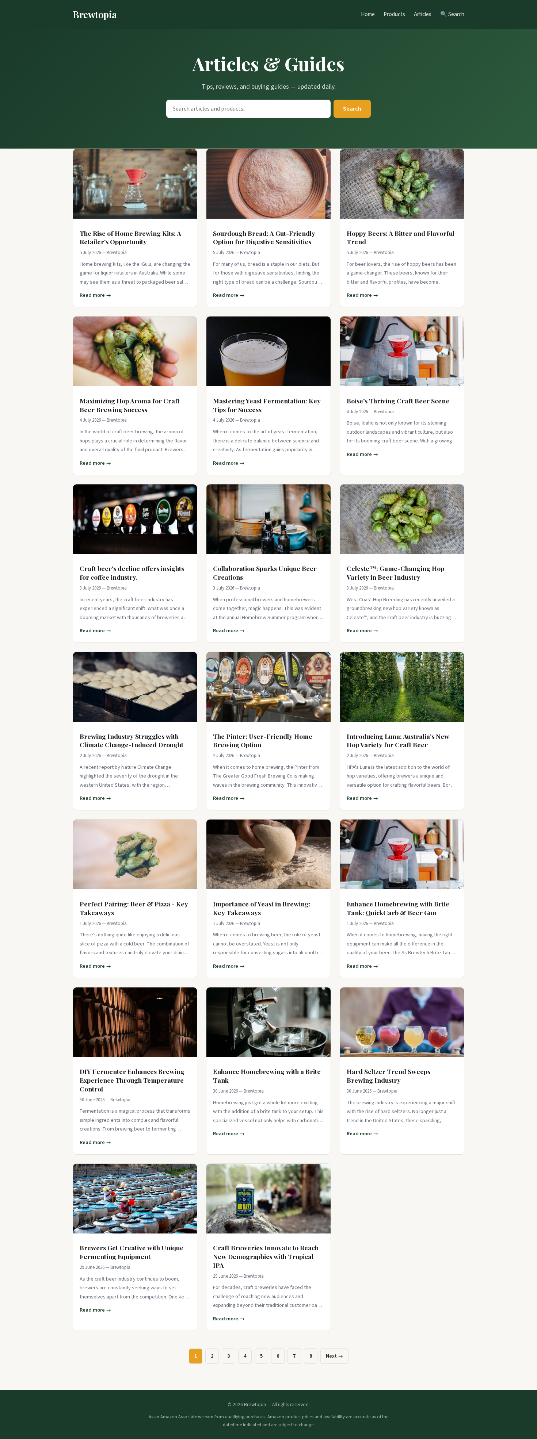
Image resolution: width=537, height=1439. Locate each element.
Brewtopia (95, 14)
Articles (422, 14)
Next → (334, 1356)
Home (368, 14)
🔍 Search (452, 14)
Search (352, 109)
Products (394, 14)
